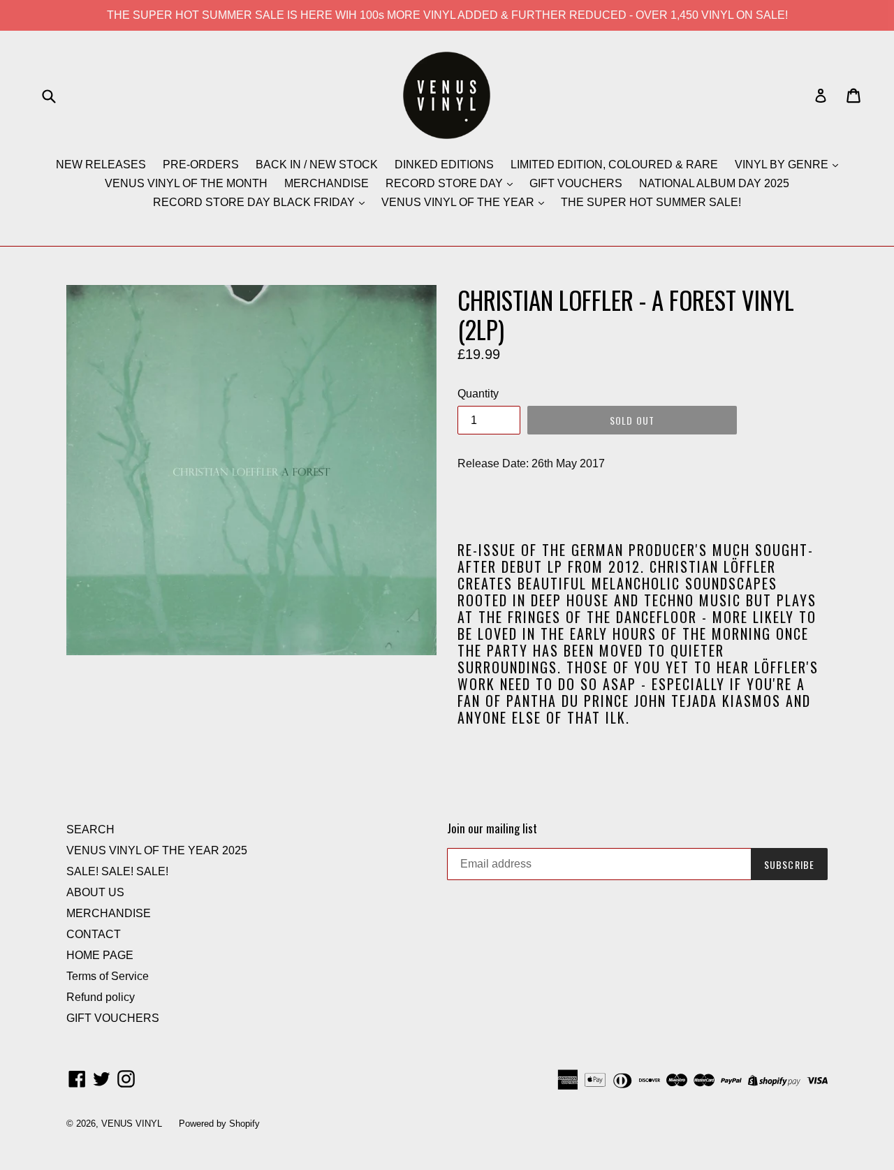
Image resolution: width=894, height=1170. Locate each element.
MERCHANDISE (326, 183)
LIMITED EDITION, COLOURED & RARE (614, 164)
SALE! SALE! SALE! (117, 871)
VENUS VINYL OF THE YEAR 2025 (156, 850)
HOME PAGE (99, 955)
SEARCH (90, 829)
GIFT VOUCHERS (575, 183)
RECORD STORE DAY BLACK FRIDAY (255, 202)
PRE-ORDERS (201, 164)
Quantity (478, 394)
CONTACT (93, 934)
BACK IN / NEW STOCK (317, 164)
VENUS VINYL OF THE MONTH (186, 183)
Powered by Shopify (219, 1123)
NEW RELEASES (101, 164)
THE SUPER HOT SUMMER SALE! (651, 202)
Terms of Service (107, 976)
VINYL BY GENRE (783, 164)
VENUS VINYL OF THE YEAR (459, 202)
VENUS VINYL (131, 1123)
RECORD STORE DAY (446, 183)
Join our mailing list (492, 828)
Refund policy (100, 997)
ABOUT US (95, 892)
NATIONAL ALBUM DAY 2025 (714, 183)
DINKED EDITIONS (444, 164)
